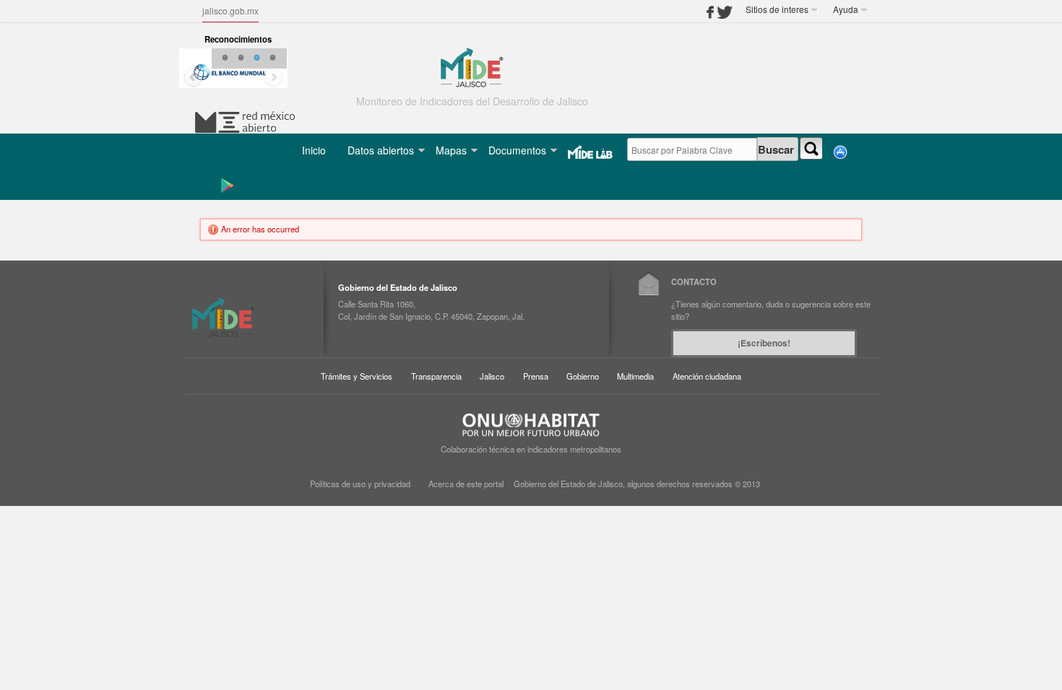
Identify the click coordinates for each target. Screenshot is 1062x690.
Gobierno (582, 376)
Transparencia (436, 376)
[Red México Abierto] (245, 120)
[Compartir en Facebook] (712, 8)
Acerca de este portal (466, 483)
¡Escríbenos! (764, 342)
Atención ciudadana (707, 376)
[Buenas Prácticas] (229, 72)
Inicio (314, 150)
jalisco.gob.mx (230, 10)
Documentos (517, 150)
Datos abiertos (380, 150)
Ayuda (845, 9)
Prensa (535, 376)
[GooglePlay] (220, 183)
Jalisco (492, 376)
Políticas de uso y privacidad (360, 483)
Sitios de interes (777, 9)
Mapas (451, 150)
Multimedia (635, 376)
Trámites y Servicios (356, 376)
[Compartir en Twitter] (725, 8)
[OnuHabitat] (531, 423)
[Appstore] (834, 150)
